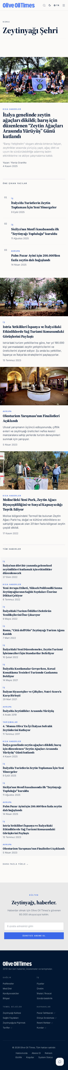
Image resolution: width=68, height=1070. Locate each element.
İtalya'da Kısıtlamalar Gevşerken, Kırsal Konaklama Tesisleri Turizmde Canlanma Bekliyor (30, 672)
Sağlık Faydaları (11, 1018)
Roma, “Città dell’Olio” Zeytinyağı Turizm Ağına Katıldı (34, 632)
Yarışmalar (10, 722)
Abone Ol (36, 1053)
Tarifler (6, 1027)
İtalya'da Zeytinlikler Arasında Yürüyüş (28, 711)
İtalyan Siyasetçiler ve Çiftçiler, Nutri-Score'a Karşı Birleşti (32, 693)
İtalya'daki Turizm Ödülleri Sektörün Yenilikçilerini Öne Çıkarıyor (27, 613)
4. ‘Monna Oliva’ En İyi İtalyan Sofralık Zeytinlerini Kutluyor (27, 728)
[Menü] (64, 5)
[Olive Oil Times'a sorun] (60, 1062)
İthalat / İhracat (44, 993)
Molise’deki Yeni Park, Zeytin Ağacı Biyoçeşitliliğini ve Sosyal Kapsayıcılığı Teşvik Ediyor (32, 504)
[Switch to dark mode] (49, 5)
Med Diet (7, 988)
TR (57, 5)
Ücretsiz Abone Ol (34, 936)
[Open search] (44, 5)
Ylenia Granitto (19, 162)
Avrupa (15, 251)
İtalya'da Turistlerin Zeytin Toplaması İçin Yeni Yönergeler (33, 205)
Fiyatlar (40, 983)
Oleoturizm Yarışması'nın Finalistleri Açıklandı (31, 418)
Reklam (48, 1053)
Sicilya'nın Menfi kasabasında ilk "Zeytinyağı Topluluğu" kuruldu (35, 231)
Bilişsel (6, 998)
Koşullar (30, 1057)
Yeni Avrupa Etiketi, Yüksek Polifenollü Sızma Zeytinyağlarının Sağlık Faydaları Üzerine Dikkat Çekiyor (32, 591)
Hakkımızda (22, 1053)
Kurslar (40, 1027)
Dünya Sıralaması (45, 1018)
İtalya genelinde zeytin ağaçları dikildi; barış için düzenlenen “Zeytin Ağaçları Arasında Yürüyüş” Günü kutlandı (33, 125)
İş (12, 198)
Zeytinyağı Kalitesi (12, 1013)
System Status (45, 1057)
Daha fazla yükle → (16, 864)
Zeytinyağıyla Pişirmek (14, 1022)
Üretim (40, 988)
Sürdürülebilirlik (44, 998)
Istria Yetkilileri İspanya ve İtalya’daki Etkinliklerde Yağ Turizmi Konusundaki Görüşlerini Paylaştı (33, 331)
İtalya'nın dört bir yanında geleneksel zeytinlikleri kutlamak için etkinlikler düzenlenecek (27, 569)
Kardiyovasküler (11, 993)
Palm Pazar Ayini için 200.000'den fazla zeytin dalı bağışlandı (35, 257)
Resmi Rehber (44, 1022)
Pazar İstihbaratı (45, 1013)
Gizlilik (18, 1057)
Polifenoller (8, 983)
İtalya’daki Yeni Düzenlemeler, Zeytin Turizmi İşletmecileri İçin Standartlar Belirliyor (33, 651)
